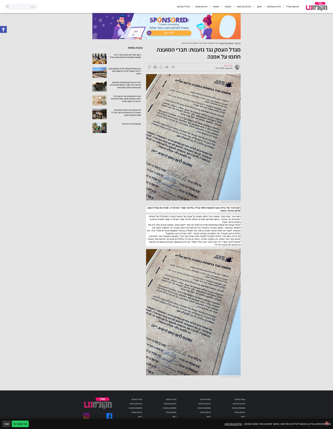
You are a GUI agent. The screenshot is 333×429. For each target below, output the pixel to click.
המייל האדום (183, 6)
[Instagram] (86, 416)
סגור (6, 424)
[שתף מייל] (155, 67)
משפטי (228, 6)
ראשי (243, 416)
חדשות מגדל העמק (226, 43)
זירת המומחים (274, 6)
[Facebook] (109, 416)
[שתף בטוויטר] (166, 67)
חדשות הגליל (292, 6)
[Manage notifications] (327, 423)
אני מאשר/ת (20, 424)
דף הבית (238, 43)
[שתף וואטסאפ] (161, 67)
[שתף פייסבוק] (149, 67)
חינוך (259, 6)
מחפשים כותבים (238, 407)
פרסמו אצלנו (240, 412)
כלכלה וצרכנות (244, 6)
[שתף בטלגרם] (172, 67)
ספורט (216, 6)
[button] (3, 29)
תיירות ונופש (201, 6)
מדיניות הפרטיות (233, 424)
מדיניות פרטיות (239, 403)
